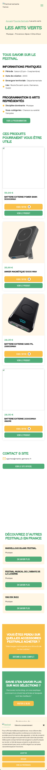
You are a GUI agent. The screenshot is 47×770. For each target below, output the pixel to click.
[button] (44, 725)
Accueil (9, 21)
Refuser (23, 759)
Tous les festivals (21, 21)
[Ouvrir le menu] (41, 5)
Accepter (23, 753)
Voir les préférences (23, 765)
